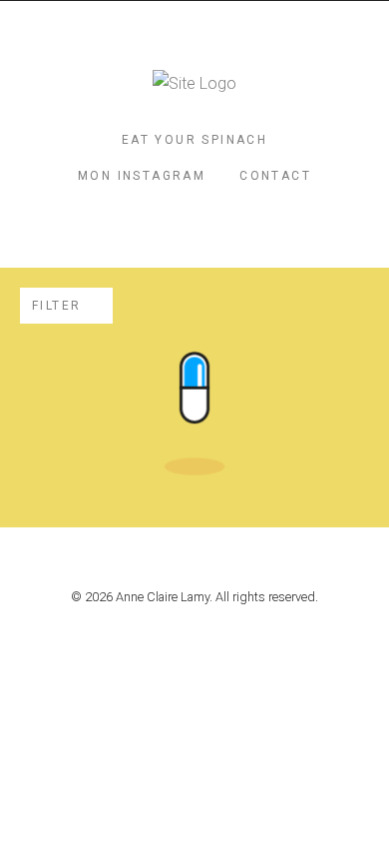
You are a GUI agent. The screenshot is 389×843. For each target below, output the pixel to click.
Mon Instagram (141, 176)
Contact (275, 176)
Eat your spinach (194, 140)
